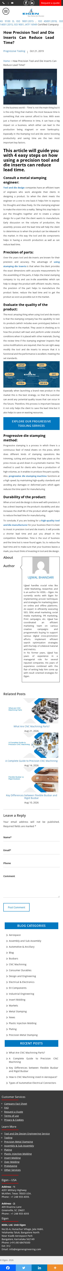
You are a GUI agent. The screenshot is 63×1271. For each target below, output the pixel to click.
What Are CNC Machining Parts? (32, 726)
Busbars (13, 958)
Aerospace (15, 935)
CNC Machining (17, 964)
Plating (13, 1029)
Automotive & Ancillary (21, 946)
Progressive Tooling (14, 51)
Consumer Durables (20, 970)
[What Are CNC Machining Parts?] (31, 710)
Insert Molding (17, 999)
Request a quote (50, 3)
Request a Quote (13, 1111)
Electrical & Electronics (21, 982)
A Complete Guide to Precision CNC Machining (31, 760)
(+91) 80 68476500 (20, 1242)
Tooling (8, 1137)
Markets (13, 1005)
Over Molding (11, 1161)
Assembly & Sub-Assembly (19, 1145)
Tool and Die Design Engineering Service (27, 1133)
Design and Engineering (22, 976)
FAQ (6, 1107)
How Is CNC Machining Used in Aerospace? (33, 1077)
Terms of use (11, 1115)
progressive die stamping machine (28, 476)
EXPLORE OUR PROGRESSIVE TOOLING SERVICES (31, 424)
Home (6, 61)
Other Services (12, 1169)
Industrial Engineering (21, 993)
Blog (11, 952)
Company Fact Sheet (15, 1103)
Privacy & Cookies (14, 1119)
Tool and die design (14, 187)
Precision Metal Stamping (23, 1035)
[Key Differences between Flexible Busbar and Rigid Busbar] (31, 779)
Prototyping (10, 1165)
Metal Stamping (18, 1011)
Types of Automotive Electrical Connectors (32, 1082)
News (12, 1017)
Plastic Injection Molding (22, 1023)
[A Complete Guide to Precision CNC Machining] (31, 745)
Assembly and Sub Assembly (25, 940)
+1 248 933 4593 (20, 1196)
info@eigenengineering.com (25, 1249)
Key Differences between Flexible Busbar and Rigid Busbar (31, 796)
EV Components (18, 987)
